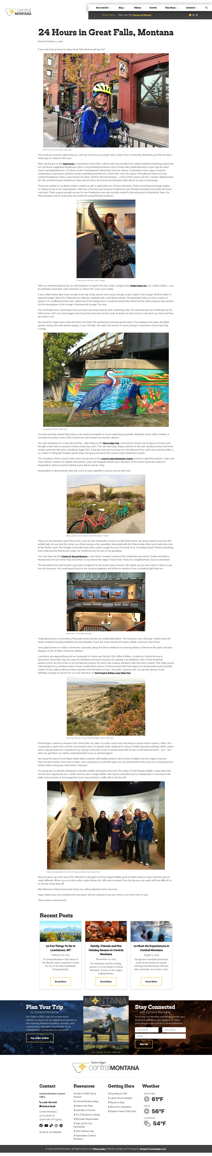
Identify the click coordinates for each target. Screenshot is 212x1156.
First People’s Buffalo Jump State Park (113, 673)
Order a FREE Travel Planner (85, 1095)
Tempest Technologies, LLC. (153, 1149)
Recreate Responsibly (86, 1119)
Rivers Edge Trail (111, 443)
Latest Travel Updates (120, 1098)
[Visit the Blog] (51, 1126)
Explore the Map (84, 1105)
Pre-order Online (40, 1038)
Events (153, 7)
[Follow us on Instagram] (56, 1126)
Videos (137, 7)
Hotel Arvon (68, 164)
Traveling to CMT (118, 1093)
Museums (174, 15)
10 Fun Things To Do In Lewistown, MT (60, 948)
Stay (121, 7)
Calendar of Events (85, 1110)
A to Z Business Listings (87, 1114)
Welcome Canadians (120, 1107)
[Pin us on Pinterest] (61, 1126)
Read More (60, 981)
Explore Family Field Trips (122, 1111)
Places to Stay (117, 1102)
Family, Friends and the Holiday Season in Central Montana (106, 950)
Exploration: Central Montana (85, 1137)
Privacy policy (99, 1149)
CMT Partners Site (84, 1131)
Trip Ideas (170, 7)
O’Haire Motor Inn (138, 286)
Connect (190, 7)
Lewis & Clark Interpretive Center (117, 459)
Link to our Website (51, 1132)
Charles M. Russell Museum (74, 556)
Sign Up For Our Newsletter (83, 1125)
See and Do (102, 7)
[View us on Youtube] (46, 1126)
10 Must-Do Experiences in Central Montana (151, 948)
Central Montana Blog (86, 1101)
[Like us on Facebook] (41, 1126)
